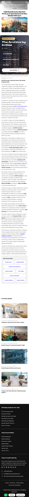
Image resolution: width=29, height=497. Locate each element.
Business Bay (20, 262)
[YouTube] (11, 467)
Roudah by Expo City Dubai (8, 416)
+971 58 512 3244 (8, 471)
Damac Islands (9, 280)
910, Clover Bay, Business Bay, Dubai (13, 476)
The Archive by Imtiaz (7, 411)
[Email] (15, 467)
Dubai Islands (20, 280)
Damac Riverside (14, 275)
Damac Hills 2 (9, 271)
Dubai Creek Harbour (14, 266)
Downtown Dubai (6, 441)
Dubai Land (8, 262)
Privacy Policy (19, 482)
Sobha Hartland (5, 439)
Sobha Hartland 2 (6, 436)
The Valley (21, 271)
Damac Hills (4, 448)
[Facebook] (4, 467)
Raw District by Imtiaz (7, 418)
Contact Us (12, 482)
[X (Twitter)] (8, 467)
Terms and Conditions (14, 485)
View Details (13, 70)
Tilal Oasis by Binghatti (7, 421)
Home (7, 482)
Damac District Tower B (7, 423)
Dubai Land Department (20, 106)
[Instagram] (6, 467)
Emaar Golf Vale (5, 425)
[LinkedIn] (2, 467)
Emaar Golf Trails (5, 414)
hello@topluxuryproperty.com (12, 473)
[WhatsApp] (13, 467)
